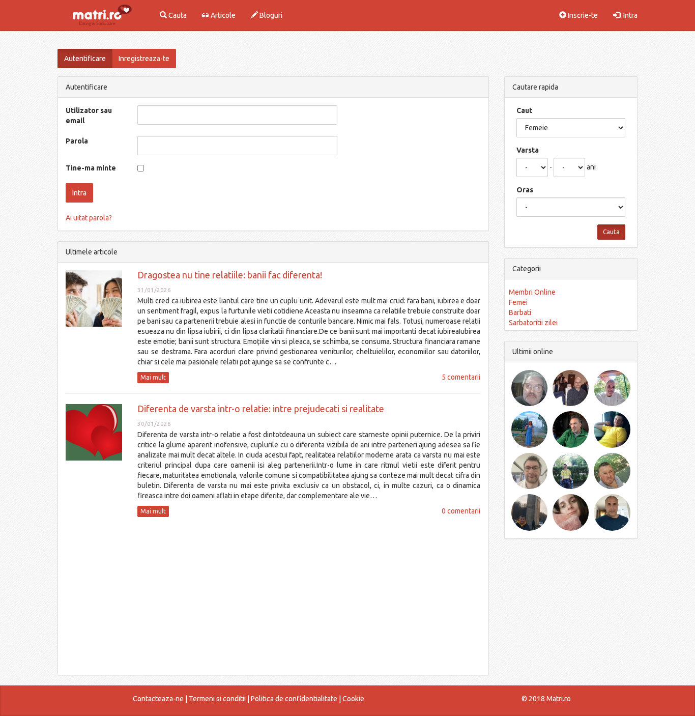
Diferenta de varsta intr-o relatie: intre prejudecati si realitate (260, 409)
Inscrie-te (582, 15)
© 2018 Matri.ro (546, 699)
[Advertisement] (273, 596)
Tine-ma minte (91, 168)
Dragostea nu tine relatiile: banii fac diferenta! (229, 275)
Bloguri (270, 15)
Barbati (520, 312)
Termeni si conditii (217, 699)
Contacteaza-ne (158, 699)
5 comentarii (461, 377)
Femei (518, 302)
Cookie (353, 699)
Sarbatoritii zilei (533, 323)
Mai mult (153, 377)
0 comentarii (461, 511)
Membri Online (532, 292)
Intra (629, 15)
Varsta (527, 150)
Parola (77, 141)
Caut (524, 110)
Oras (524, 190)
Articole (222, 15)
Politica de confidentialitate (294, 699)
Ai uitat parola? (89, 218)
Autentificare (85, 58)
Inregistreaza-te (144, 58)
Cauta (177, 15)
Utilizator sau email (89, 115)
